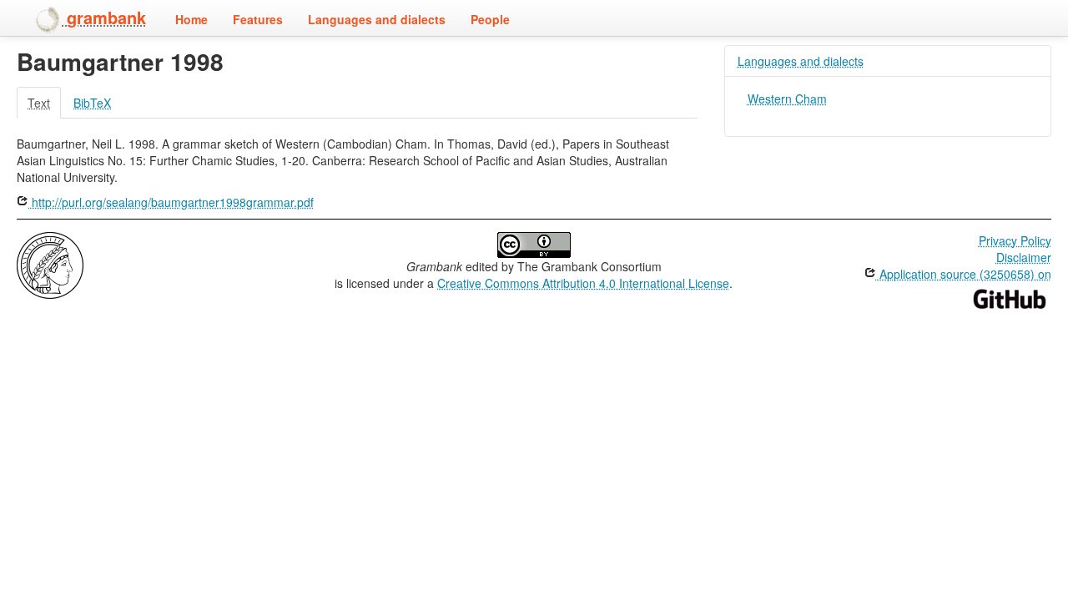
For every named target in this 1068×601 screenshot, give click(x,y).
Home (191, 19)
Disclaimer (1023, 257)
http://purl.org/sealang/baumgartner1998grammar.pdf (171, 202)
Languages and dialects (377, 19)
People (490, 19)
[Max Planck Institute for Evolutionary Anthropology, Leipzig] (50, 263)
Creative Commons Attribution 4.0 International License (583, 283)
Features (258, 19)
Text (39, 102)
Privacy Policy (1015, 240)
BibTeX (92, 102)
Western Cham (787, 98)
